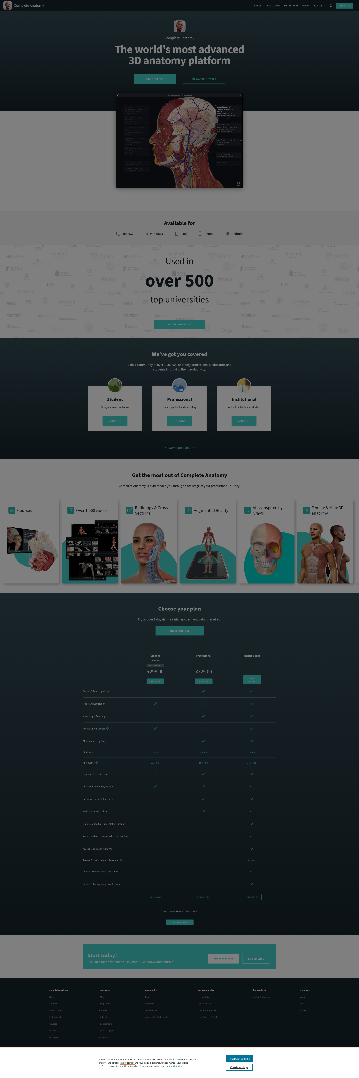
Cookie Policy (175, 1066)
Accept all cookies (239, 1058)
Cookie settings (127, 1066)
